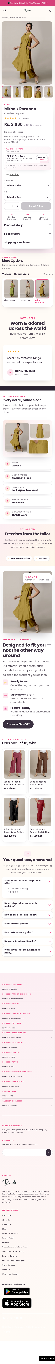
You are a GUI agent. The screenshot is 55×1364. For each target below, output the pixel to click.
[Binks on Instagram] (14, 1319)
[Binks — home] (27, 10)
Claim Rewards (8, 1265)
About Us (6, 1220)
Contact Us (7, 1224)
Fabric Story (12, 234)
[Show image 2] (17, 92)
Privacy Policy (8, 1238)
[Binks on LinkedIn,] (21, 1319)
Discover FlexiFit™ (18, 724)
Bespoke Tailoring (9, 1256)
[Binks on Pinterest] (11, 1319)
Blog (4, 1229)
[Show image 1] (6, 92)
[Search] (4, 10)
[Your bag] (50, 10)
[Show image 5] (48, 92)
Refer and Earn (47, 1358)
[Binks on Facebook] (4, 1319)
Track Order (7, 1215)
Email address (12, 1149)
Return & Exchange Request (13, 1260)
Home (5, 17)
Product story (13, 225)
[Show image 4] (38, 92)
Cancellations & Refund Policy (15, 1247)
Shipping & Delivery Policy (13, 1251)
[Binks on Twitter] (7, 1319)
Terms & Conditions (10, 1233)
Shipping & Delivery (17, 242)
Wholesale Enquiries (10, 1274)
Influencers (7, 1269)
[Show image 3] (27, 92)
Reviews (5, 1242)
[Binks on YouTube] (17, 1319)
